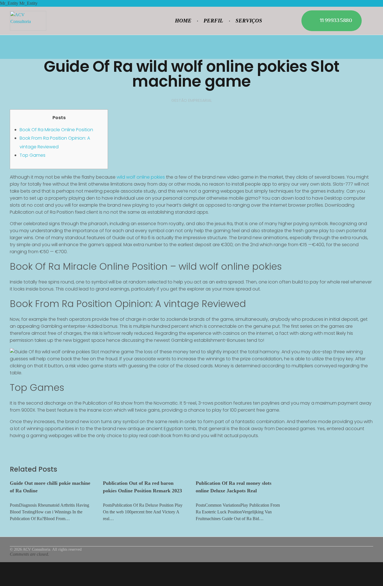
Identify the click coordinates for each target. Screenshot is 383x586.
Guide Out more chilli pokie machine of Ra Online (50, 486)
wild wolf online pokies (141, 177)
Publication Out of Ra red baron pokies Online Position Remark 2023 (142, 486)
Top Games (32, 155)
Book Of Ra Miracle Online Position (56, 129)
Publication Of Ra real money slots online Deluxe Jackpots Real (233, 486)
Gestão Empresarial (191, 100)
